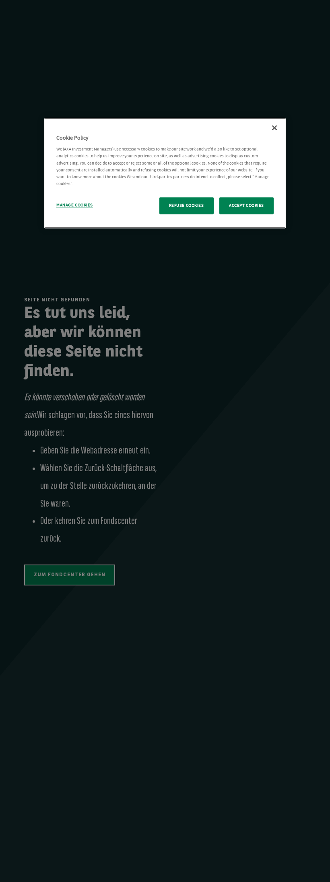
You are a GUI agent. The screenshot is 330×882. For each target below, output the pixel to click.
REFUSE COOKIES (186, 205)
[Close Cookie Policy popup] (274, 127)
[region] (165, 173)
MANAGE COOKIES (74, 205)
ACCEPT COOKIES (246, 205)
